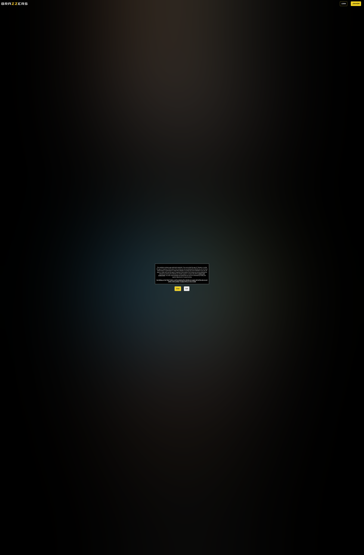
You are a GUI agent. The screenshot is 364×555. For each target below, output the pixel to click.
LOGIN (343, 4)
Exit (186, 289)
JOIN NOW (356, 4)
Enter (178, 289)
